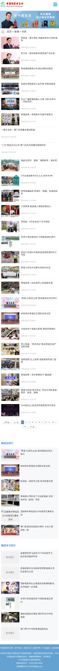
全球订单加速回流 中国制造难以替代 (38, 236)
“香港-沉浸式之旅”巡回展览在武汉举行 (39, 298)
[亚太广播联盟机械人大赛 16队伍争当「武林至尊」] (10, 104)
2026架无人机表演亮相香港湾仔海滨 (38, 405)
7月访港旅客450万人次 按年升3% (37, 175)
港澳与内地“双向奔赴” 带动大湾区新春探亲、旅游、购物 (39, 391)
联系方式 (27, 648)
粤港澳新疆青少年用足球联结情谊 (37, 68)
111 (24, 427)
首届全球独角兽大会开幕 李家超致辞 (38, 83)
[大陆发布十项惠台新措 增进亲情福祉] (10, 334)
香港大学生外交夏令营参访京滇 (36, 267)
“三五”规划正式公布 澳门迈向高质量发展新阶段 (23, 145)
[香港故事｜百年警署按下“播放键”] (10, 379)
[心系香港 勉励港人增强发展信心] (10, 211)
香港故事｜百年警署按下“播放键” (36, 374)
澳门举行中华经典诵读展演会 (34, 628)
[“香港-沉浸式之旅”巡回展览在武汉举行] (10, 303)
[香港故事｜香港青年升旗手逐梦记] (10, 119)
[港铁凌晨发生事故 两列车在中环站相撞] (10, 617)
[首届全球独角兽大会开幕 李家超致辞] (10, 89)
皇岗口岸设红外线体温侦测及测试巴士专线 (39, 253)
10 (53, 422)
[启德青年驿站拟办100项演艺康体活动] (10, 515)
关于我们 (18, 648)
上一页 (16, 422)
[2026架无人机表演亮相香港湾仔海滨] (10, 410)
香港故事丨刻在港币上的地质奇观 (37, 282)
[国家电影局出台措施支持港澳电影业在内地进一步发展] (10, 587)
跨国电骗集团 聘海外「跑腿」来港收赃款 (39, 192)
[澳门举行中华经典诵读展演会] (10, 633)
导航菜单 (55, 4)
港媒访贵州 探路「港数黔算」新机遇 (39, 160)
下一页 (32, 427)
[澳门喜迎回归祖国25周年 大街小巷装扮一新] (10, 529)
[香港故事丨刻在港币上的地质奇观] (10, 288)
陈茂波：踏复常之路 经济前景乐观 (36, 481)
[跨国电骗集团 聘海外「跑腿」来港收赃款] (10, 196)
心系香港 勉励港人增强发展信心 (36, 206)
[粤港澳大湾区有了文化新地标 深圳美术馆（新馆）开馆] (10, 500)
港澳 (16, 31)
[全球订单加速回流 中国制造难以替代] (10, 242)
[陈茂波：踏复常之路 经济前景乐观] (10, 485)
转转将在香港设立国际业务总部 (36, 313)
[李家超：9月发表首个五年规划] (10, 226)
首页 (9, 31)
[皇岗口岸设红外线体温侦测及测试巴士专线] (10, 257)
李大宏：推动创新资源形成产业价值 (38, 53)
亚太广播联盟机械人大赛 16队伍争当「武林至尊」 (38, 100)
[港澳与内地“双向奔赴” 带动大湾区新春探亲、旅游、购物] (10, 395)
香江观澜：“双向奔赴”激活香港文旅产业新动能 (38, 345)
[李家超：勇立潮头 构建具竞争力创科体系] (10, 43)
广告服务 (46, 648)
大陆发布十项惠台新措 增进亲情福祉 (38, 328)
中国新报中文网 (12, 5)
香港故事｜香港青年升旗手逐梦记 (37, 114)
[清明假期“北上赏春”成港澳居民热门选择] (10, 364)
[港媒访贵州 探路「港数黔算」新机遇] (10, 165)
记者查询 (55, 648)
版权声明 (37, 648)
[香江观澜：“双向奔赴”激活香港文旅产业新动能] (10, 349)
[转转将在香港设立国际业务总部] (10, 318)
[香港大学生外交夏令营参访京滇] (10, 272)
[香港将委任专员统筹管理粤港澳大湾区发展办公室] (10, 572)
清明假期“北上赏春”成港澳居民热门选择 (38, 360)
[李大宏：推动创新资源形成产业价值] (10, 58)
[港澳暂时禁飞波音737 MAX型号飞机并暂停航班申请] (10, 557)
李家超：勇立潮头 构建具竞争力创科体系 (39, 39)
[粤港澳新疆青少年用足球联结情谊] (10, 73)
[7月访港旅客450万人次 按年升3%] (10, 180)
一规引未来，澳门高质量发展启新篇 (18, 129)
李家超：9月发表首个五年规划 (35, 221)
